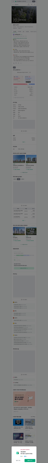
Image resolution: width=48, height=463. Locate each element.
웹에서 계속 (18, 460)
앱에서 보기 (29, 460)
